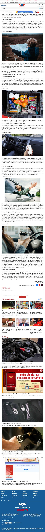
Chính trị (3, 491)
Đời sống (3, 497)
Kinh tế (2, 493)
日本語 (24, 2)
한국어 (30, 2)
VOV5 (26, 0)
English (4, 5)
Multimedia (35, 491)
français (6, 2)
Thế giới (24, 491)
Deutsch (11, 2)
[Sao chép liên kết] (40, 12)
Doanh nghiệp (15, 495)
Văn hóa (13, 497)
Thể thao (35, 493)
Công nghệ (24, 495)
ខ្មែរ (27, 2)
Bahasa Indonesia (17, 2)
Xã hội (13, 491)
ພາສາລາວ (35, 2)
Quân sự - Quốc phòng (6, 500)
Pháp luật (24, 493)
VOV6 (30, 0)
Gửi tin (22, 297)
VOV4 (21, 0)
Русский (40, 2)
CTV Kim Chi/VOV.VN (38, 281)
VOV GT (35, 0)
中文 (2, 2)
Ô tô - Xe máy (4, 495)
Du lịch (34, 497)
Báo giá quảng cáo (5, 520)
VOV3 (17, 0)
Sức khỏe (35, 495)
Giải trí (23, 497)
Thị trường (14, 493)
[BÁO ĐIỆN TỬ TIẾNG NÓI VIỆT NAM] (22, 5)
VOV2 (12, 0)
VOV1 (8, 0)
